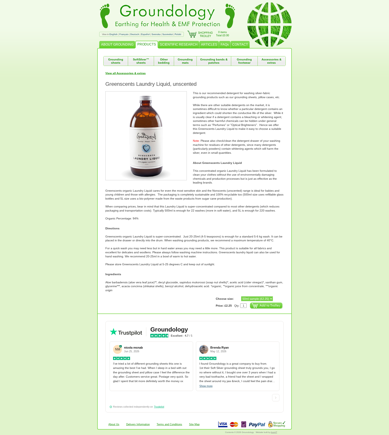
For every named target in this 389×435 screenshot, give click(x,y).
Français (123, 34)
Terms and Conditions (169, 424)
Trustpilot (159, 406)
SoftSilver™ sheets (141, 61)
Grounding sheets (115, 61)
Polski (178, 34)
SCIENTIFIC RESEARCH (179, 44)
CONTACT (240, 44)
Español (145, 34)
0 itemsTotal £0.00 (222, 34)
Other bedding (164, 61)
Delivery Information (138, 424)
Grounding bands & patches (214, 61)
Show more (206, 386)
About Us (113, 424)
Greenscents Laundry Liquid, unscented (151, 84)
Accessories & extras (271, 61)
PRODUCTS (146, 44)
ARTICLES (209, 44)
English (113, 34)
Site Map (194, 424)
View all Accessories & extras (125, 73)
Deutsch (134, 34)
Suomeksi (167, 34)
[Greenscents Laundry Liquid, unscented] (149, 135)
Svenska (156, 34)
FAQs (225, 44)
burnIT (274, 432)
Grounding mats (185, 61)
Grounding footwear (244, 61)
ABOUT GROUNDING (117, 44)
